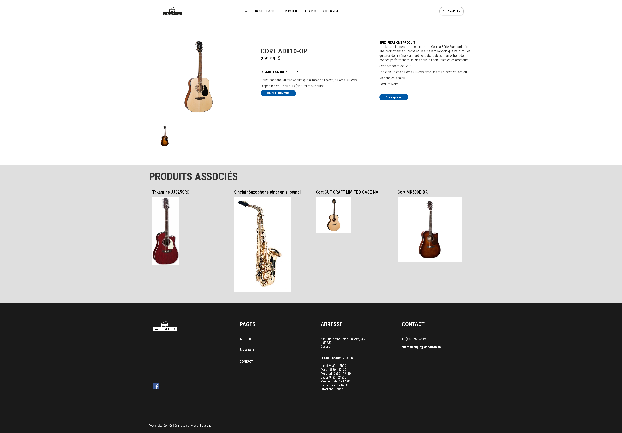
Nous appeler (394, 97)
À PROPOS (310, 11)
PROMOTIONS (291, 11)
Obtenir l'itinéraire (278, 93)
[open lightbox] (164, 136)
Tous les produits (266, 11)
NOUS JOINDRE (330, 11)
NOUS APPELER (451, 11)
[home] (172, 11)
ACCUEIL (246, 339)
